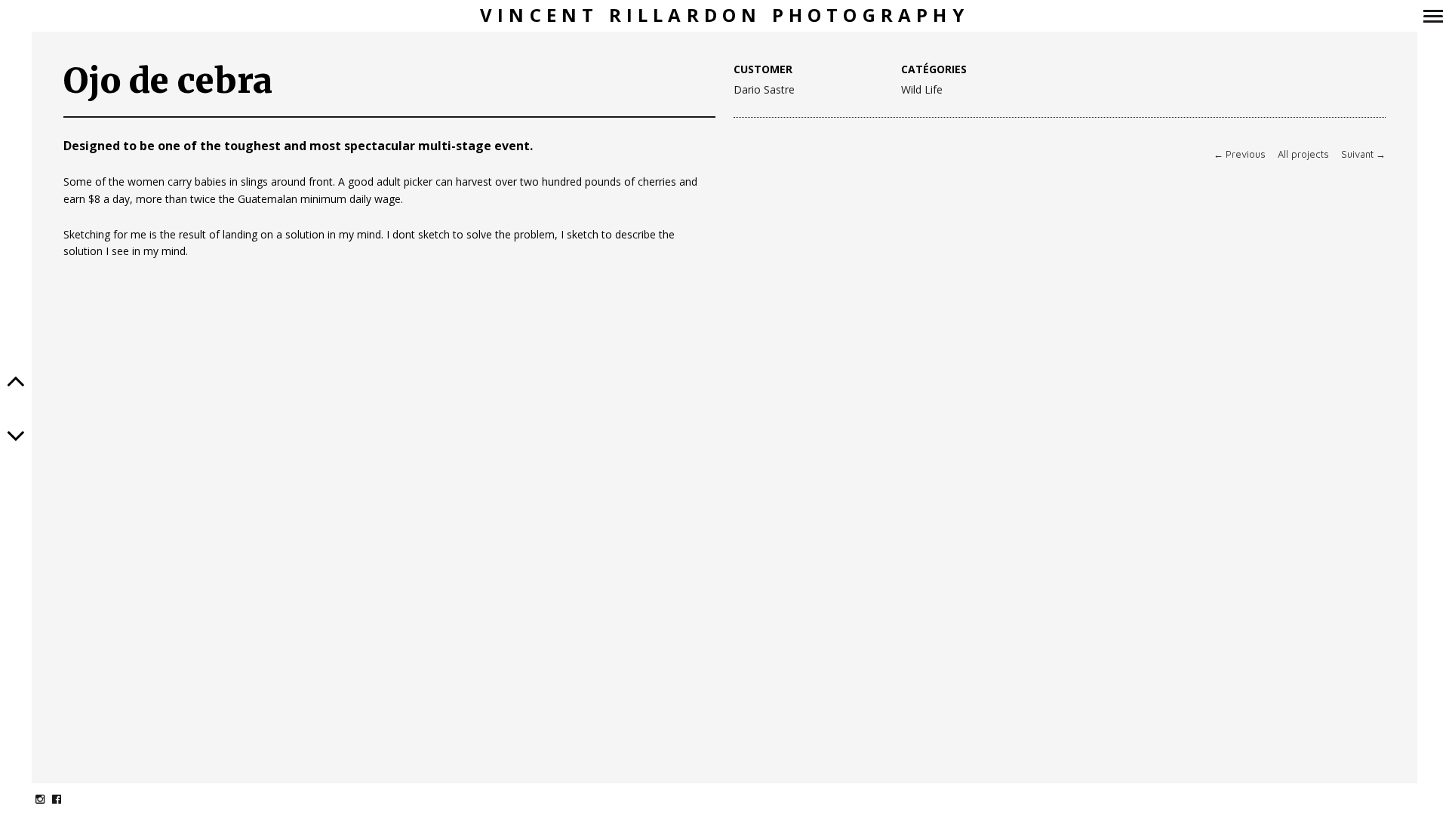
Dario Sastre (764, 89)
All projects (1303, 154)
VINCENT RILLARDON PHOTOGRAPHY (724, 15)
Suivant (1363, 154)
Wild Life (922, 90)
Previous (1240, 154)
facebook (64, 799)
